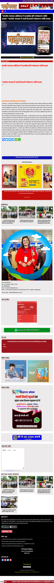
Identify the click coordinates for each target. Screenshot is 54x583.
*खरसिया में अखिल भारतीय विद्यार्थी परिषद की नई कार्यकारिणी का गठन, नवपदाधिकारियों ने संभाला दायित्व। (44, 222)
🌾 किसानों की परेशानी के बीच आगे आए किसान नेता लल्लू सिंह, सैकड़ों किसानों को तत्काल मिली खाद (8, 222)
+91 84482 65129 (35, 572)
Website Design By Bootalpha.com (23, 572)
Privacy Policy (27, 549)
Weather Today (27, 323)
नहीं (5, 346)
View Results (27, 349)
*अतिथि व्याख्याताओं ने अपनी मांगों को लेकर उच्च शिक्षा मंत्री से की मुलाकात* (27, 221)
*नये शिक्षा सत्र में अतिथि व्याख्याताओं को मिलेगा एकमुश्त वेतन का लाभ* (9, 510)
